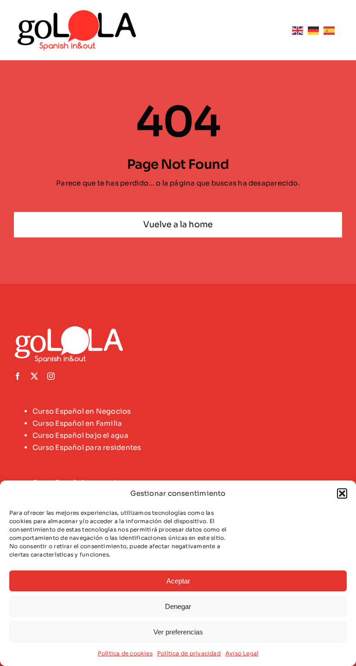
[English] (300, 30)
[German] (316, 30)
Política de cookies (125, 653)
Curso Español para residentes (86, 447)
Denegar (178, 606)
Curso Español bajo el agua (80, 435)
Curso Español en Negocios (81, 411)
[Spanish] (331, 30)
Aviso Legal (241, 653)
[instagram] (51, 376)
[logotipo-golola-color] (77, 12)
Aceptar (178, 581)
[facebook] (17, 376)
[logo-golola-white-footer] (72, 329)
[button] (342, 493)
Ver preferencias (178, 632)
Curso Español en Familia (77, 423)
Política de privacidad (189, 653)
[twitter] (34, 376)
